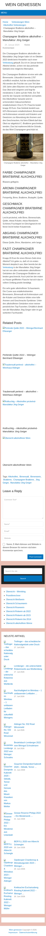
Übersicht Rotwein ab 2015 (18, 615)
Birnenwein (35, 477)
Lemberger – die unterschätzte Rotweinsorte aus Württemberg (28, 667)
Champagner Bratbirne (23, 480)
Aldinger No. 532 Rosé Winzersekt (24, 725)
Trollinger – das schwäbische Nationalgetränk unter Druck (27, 643)
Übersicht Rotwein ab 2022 (18, 611)
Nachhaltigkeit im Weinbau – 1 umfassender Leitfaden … (28, 692)
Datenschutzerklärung (28, 932)
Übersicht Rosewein (15, 607)
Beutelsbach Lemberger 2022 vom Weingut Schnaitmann (27, 744)
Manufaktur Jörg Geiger (21, 483)
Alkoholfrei (13, 477)
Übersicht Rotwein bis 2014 (18, 619)
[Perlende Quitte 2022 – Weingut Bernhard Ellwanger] (23, 339)
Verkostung (8, 63)
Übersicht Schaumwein (16, 603)
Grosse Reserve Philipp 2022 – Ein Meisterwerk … (27, 814)
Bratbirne (7, 480)
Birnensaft (24, 477)
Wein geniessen (23, 4)
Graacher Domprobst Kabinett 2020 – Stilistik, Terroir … (27, 765)
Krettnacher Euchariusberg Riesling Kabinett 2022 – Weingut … (26, 890)
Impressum (13, 932)
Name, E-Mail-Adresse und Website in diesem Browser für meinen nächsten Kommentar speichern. (22, 547)
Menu (4, 13)
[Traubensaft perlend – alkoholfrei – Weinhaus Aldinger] (23, 376)
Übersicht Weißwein (15, 599)
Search (23, 578)
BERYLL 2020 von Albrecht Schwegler (26, 843)
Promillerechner (13, 595)
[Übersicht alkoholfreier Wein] (23, 449)
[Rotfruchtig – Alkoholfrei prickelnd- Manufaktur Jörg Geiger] (23, 413)
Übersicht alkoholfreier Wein (17, 465)
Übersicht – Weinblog (16, 591)
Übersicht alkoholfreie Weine (19, 623)
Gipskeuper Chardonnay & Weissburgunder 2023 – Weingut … (26, 863)
